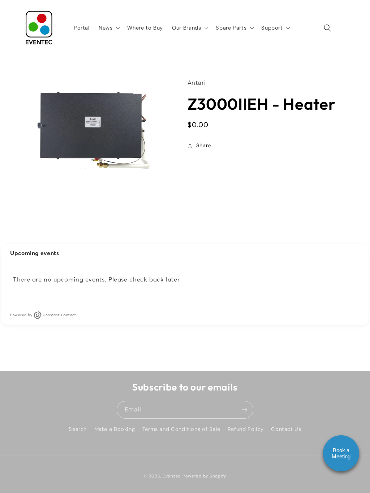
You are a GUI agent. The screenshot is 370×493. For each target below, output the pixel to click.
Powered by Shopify (204, 476)
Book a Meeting (341, 453)
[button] (108, 28)
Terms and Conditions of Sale (181, 429)
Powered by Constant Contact (43, 315)
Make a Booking (114, 429)
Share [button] (203, 145)
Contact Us (286, 429)
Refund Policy (246, 429)
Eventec (172, 476)
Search (78, 429)
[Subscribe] (244, 410)
